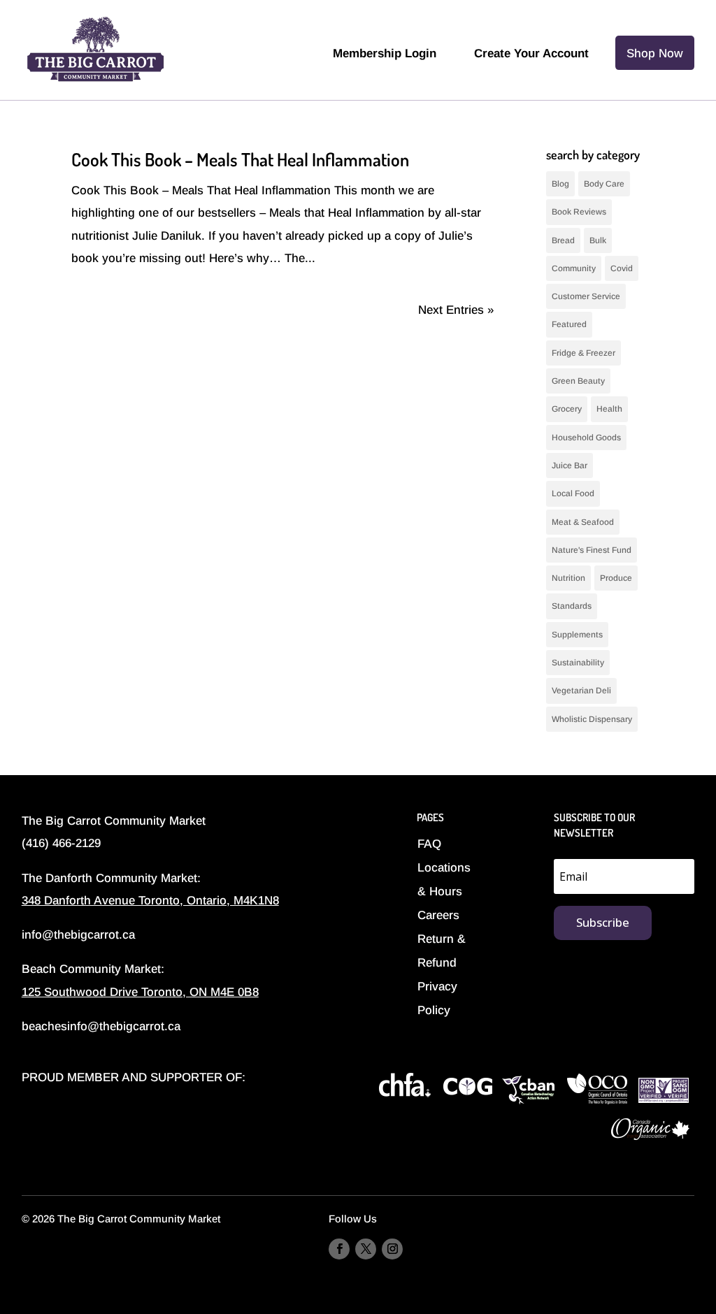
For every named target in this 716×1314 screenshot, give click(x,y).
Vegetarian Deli (581, 690)
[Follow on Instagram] (392, 1249)
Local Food (573, 493)
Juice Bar (569, 465)
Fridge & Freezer (583, 353)
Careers (438, 915)
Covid (621, 268)
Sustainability (578, 662)
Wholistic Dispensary (592, 719)
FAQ (429, 844)
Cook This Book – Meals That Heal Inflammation (240, 159)
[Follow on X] (365, 1249)
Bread (563, 240)
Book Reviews (579, 212)
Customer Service (586, 296)
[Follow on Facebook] (339, 1249)
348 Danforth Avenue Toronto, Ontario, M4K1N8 (150, 900)
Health (609, 409)
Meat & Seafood (583, 522)
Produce (616, 578)
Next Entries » (456, 310)
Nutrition (568, 578)
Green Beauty (578, 381)
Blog (560, 184)
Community (574, 268)
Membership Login (384, 53)
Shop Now (654, 53)
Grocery (567, 409)
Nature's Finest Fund (591, 550)
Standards (572, 606)
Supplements (577, 635)
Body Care (604, 184)
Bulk (597, 240)
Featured (569, 324)
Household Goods (586, 437)
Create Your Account (531, 53)
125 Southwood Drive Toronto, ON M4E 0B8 (140, 992)
